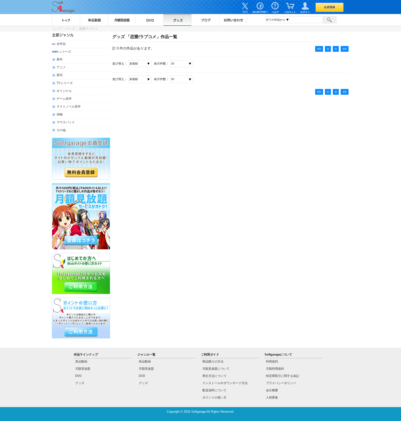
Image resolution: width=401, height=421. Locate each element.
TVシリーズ (65, 83)
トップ (66, 20)
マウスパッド (66, 122)
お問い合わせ (233, 20)
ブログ (205, 20)
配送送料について (214, 390)
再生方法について (214, 376)
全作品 (61, 44)
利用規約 (272, 361)
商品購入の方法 (212, 361)
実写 (60, 75)
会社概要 (272, 390)
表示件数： (161, 63)
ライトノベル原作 (69, 106)
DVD (149, 20)
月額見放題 (122, 20)
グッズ (177, 20)
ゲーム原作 (64, 98)
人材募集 (272, 397)
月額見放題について (216, 368)
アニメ (61, 67)
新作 (60, 59)
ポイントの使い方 (214, 397)
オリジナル (64, 91)
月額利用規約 (275, 368)
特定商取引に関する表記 (282, 376)
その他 (61, 130)
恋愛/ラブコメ (88, 28)
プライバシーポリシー (281, 383)
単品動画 (94, 20)
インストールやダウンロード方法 (225, 383)
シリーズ (65, 51)
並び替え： (119, 63)
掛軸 (60, 114)
